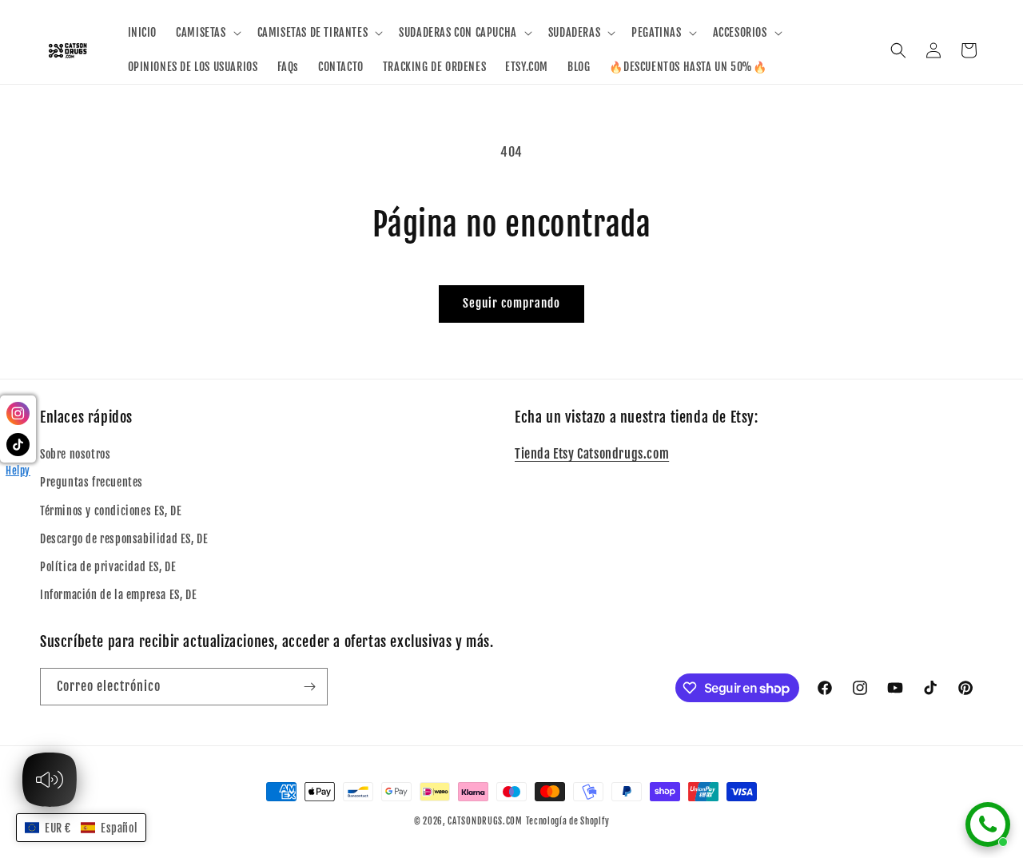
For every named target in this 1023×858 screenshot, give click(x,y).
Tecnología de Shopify (568, 821)
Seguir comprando (511, 303)
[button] (206, 33)
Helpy (18, 470)
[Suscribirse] (309, 686)
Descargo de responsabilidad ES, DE (124, 539)
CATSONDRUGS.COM (485, 821)
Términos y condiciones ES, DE (110, 511)
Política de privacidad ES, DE (108, 567)
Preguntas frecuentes (91, 482)
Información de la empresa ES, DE (118, 595)
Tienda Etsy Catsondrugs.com (592, 454)
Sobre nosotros (75, 454)
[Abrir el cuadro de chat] (987, 824)
